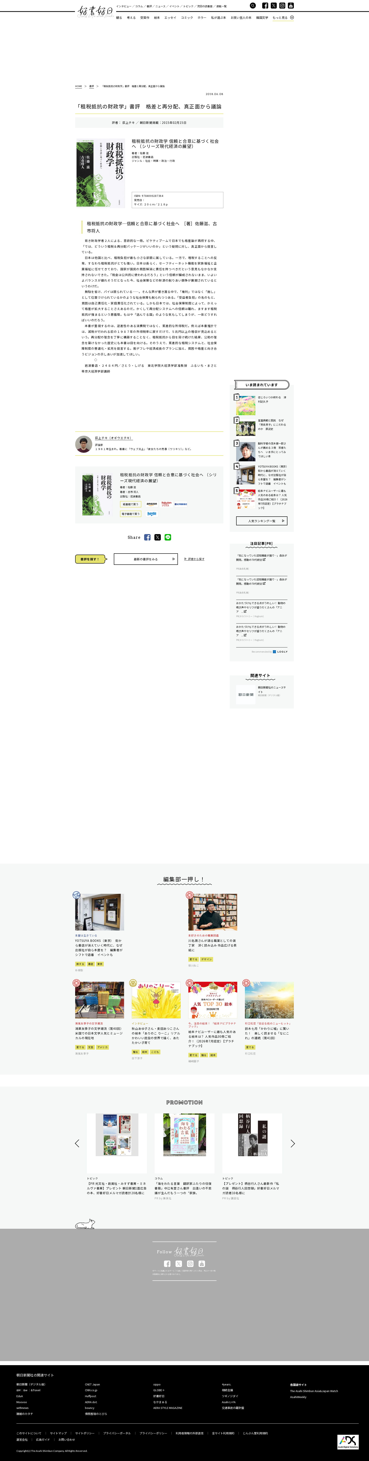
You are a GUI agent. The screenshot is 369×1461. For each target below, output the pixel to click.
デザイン (206, 959)
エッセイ (170, 17)
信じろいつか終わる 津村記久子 (272, 399)
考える (131, 17)
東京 (100, 964)
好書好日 (95, 12)
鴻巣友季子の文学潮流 (89, 1023)
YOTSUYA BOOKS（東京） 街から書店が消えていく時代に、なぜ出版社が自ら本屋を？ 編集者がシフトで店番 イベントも (272, 475)
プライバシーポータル (117, 1433)
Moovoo (21, 1402)
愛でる (194, 959)
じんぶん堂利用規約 (255, 1433)
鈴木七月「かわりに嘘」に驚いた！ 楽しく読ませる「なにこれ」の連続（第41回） (267, 1033)
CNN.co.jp (91, 1390)
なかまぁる (160, 1402)
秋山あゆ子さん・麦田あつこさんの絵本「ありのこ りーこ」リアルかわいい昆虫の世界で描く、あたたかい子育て (156, 1035)
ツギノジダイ (230, 1396)
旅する (80, 964)
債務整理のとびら (96, 1414)
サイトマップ (58, 1433)
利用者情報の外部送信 (190, 1433)
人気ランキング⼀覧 (261, 521)
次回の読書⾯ (204, 6)
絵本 (157, 17)
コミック (187, 17)
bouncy (89, 1408)
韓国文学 (262, 17)
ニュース (160, 6)
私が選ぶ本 (218, 17)
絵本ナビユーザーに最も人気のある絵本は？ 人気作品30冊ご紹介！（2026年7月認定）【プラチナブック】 (272, 499)
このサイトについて (28, 1433)
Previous (78, 1143)
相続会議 (227, 1390)
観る (119, 17)
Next (292, 1143)
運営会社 (22, 1440)
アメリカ (102, 1047)
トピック (188, 6)
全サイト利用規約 (223, 1433)
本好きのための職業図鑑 (203, 935)
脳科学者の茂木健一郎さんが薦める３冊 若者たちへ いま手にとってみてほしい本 (272, 449)
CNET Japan (92, 1384)
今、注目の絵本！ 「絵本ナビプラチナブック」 (212, 1025)
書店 (91, 964)
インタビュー (124, 6)
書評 (149, 6)
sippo (157, 1384)
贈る (135, 1051)
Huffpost (90, 1396)
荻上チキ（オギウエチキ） (114, 438)
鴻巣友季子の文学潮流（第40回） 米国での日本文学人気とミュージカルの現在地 (99, 1033)
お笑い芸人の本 (241, 17)
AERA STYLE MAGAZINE (167, 1408)
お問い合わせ (67, 1440)
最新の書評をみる (146, 559)
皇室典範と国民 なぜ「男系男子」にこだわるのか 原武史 (272, 424)
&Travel (35, 1390)
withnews (22, 1408)
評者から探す (196, 559)
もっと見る (280, 17)
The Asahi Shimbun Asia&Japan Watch (314, 1391)
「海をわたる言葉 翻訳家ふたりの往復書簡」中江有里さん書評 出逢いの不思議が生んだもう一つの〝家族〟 (183, 1188)
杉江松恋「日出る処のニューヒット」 (268, 1023)
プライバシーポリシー (153, 1433)
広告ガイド (43, 1440)
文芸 (91, 1047)
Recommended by (262, 651)
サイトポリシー (85, 1433)
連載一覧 (221, 6)
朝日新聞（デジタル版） (31, 1384)
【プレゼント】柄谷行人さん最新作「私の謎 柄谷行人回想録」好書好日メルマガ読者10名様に (250, 1188)
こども (155, 1051)
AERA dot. (91, 1402)
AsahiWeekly (298, 1397)
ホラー (202, 17)
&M (18, 1390)
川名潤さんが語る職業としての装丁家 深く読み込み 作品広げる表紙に (212, 945)
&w (25, 1390)
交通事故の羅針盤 (233, 1408)
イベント (174, 6)
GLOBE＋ (159, 1390)
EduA (19, 1396)
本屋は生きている (86, 935)
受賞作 (144, 17)
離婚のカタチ (24, 1414)
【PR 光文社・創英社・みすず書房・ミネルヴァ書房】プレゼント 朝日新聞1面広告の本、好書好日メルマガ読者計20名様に (117, 1188)
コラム (139, 6)
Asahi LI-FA (229, 1402)
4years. (226, 1384)
